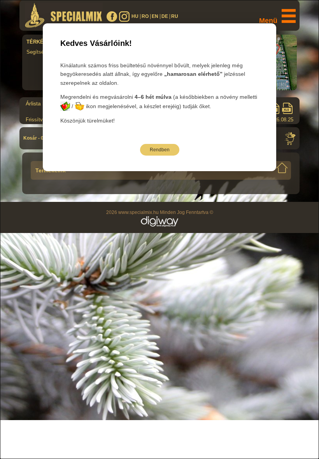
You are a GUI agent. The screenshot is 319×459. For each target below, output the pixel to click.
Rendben (160, 149)
